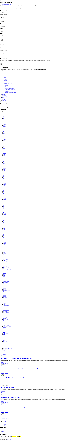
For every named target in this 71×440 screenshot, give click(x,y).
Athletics (4, 260)
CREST (4, 283)
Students (3, 98)
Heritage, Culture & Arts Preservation (10, 89)
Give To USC (4, 95)
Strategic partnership (5, 343)
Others (3, 21)
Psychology (4, 332)
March (4, 118)
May (3, 116)
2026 (3, 111)
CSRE (4, 284)
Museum (4, 321)
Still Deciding (4, 53)
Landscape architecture (6, 312)
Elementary (3, 18)
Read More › (3, 362)
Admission (4, 253)
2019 (3, 212)
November (4, 124)
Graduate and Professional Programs (8, 83)
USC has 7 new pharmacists (7, 387)
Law (3, 313)
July (3, 219)
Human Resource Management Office (8, 306)
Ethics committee (5, 297)
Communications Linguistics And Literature (8, 277)
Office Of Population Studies (7, 326)
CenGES (4, 268)
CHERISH (4, 273)
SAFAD (4, 335)
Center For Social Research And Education (8, 269)
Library (3, 97)
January (4, 120)
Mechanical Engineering (6, 319)
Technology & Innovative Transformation (10, 92)
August (4, 112)
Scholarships (4, 336)
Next (1, 64)
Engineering (4, 295)
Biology (4, 262)
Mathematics (4, 318)
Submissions (7, 91)
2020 (3, 197)
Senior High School (5, 341)
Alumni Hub (3, 99)
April (3, 117)
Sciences (4, 339)
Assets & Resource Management (9, 88)
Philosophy (4, 328)
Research (3, 93)
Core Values (5, 77)
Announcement (5, 255)
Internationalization (5, 311)
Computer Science (5, 282)
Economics (4, 288)
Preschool (3, 17)
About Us (6, 87)
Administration (5, 78)
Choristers (4, 274)
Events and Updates (4, 96)
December (4, 138)
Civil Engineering (5, 276)
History (4, 304)
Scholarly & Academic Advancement (10, 90)
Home (2, 107)
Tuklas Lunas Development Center (7, 348)
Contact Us (5, 80)
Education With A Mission (6, 290)
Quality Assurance (5, 333)
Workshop (4, 354)
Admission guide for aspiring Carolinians (10, 397)
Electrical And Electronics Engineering (8, 291)
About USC (3, 429)
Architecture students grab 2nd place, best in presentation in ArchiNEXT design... (20, 368)
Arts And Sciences (5, 259)
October (4, 125)
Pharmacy (4, 327)
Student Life (5, 79)
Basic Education (5, 261)
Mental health (5, 320)
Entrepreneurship (5, 296)
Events (4, 298)
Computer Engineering (6, 281)
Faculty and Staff (4, 100)
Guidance (4, 303)
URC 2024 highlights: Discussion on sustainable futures (14, 377)
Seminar (4, 340)
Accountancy (4, 252)
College (3, 20)
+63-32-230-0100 (9, 4)
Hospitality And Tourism (6, 305)
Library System (6, 85)
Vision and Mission (6, 76)
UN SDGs (4, 349)
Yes (2, 39)
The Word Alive (5, 347)
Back (1, 63)
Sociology (4, 342)
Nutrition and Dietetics (6, 325)
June (3, 175)
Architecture (4, 258)
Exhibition (4, 299)
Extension (3, 94)
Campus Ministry (5, 266)
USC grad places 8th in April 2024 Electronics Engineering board (16, 407)
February (4, 119)
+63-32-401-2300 (4, 4)
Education (4, 289)
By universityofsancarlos (4, 363)
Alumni (4, 254)
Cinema (4, 275)
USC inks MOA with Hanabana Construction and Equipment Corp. (16, 358)
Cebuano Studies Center (6, 267)
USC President (5, 350)
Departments (5, 82)
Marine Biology (5, 317)
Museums (5, 86)
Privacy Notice (9, 439)
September (4, 126)
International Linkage (6, 310)
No (2, 40)
